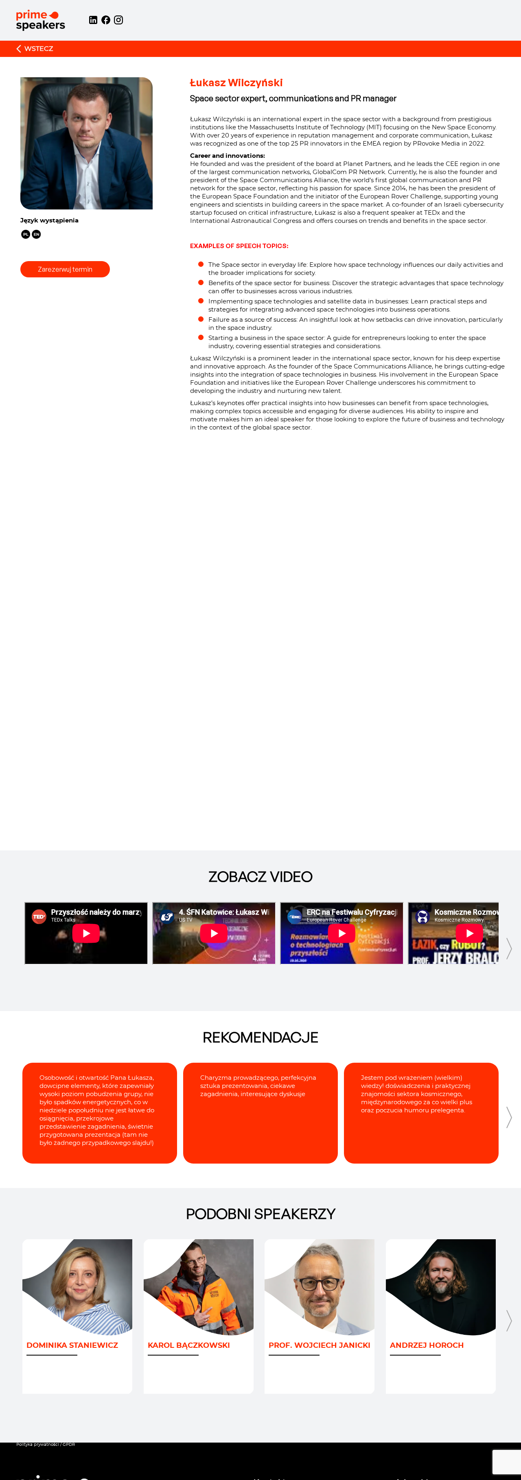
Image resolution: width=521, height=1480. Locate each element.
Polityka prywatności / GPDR (45, 1445)
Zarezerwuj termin (65, 269)
